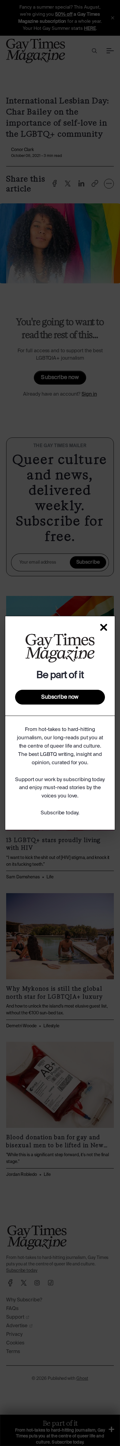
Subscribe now (59, 697)
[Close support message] (104, 627)
